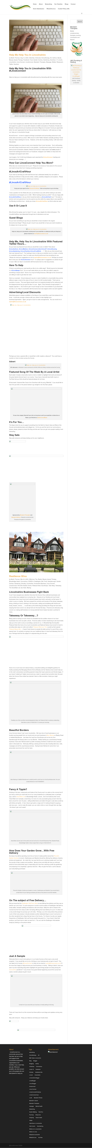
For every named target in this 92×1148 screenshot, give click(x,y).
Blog (30, 1060)
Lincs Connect (21, 62)
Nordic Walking (33, 1112)
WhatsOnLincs (51, 9)
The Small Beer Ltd (14, 588)
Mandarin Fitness (38, 1097)
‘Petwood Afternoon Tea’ (40, 627)
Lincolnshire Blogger (34, 1078)
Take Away (52, 585)
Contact (73, 4)
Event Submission (38, 9)
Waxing (29, 588)
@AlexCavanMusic (42, 417)
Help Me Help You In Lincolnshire (27, 54)
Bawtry (40, 579)
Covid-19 (31, 1069)
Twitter (11, 64)
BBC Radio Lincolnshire (35, 1058)
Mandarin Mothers (16, 517)
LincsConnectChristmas (35, 1092)
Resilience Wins (18, 576)
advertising (32, 1052)
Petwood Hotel (36, 585)
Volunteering (40, 1126)
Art (51, 58)
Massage (48, 62)
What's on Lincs (33, 1131)
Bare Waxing (50, 735)
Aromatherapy (45, 58)
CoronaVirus (12, 970)
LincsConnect (29, 62)
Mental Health (39, 1106)
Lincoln (60, 60)
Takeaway (58, 585)
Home (35, 4)
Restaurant (60, 62)
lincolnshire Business (40, 583)
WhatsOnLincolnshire (34, 1134)
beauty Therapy (18, 60)
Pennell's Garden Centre (25, 585)
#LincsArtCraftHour (20, 182)
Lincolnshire (12, 62)
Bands (59, 58)
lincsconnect (32, 1086)
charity (37, 1063)
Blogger (35, 1060)
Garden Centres (38, 60)
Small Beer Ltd (21, 796)
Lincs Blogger (32, 1083)
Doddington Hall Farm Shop (30, 903)
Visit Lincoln (32, 1126)
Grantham (53, 60)
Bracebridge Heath (14, 581)
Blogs (66, 4)
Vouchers (16, 64)
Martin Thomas (15, 58)
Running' (31, 1114)
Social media (39, 1117)
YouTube (40, 1137)
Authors (54, 58)
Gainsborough (52, 581)
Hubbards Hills (38, 1072)
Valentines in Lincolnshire (35, 1123)
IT (57, 60)
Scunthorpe (44, 585)
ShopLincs (38, 1114)
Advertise (32, 58)
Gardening (46, 60)
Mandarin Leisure (33, 1100)
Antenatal (38, 58)
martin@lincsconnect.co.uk (41, 233)
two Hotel (23, 588)
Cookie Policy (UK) (63, 9)
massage (31, 1106)
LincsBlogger (32, 1080)
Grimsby (23, 583)
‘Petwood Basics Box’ (15, 629)
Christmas (31, 1066)
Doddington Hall (38, 581)
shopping (31, 1117)
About (41, 4)
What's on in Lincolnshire (35, 1129)
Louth (30, 1097)
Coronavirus (24, 581)
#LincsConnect (48, 157)
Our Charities (58, 4)
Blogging (31, 1063)
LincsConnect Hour (34, 1095)
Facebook (26, 60)
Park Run (41, 1112)
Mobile (54, 62)
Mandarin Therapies (39, 62)
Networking (48, 4)
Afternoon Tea (33, 579)
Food (31, 60)
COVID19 (31, 581)
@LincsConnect (27, 963)
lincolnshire (37, 1075)
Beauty (11, 60)
